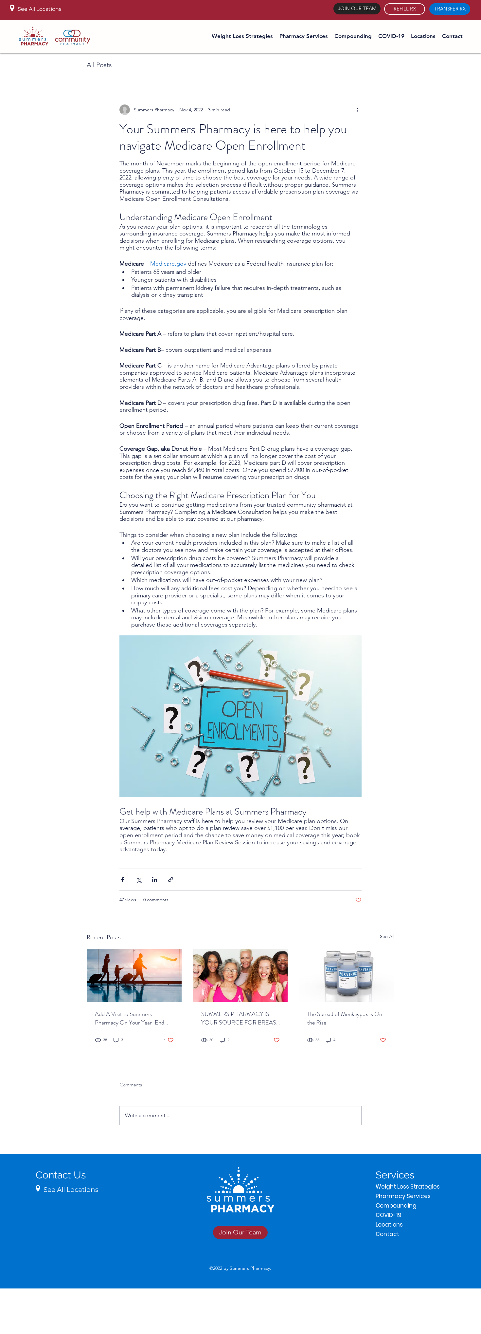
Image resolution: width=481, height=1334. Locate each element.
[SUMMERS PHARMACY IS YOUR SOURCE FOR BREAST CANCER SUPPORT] (240, 975)
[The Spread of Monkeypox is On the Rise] (346, 975)
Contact (387, 1234)
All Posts (99, 65)
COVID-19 (388, 1215)
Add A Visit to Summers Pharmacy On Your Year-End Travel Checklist (129, 1018)
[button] (303, 36)
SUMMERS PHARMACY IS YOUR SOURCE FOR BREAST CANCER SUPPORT (240, 1018)
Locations (389, 1225)
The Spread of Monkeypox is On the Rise (344, 1018)
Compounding (396, 1206)
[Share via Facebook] (122, 879)
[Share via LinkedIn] (154, 879)
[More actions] (358, 110)
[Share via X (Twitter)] (138, 879)
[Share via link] (171, 879)
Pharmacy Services (403, 1196)
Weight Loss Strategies (403, 1187)
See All (387, 936)
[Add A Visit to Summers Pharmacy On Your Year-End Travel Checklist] (134, 975)
